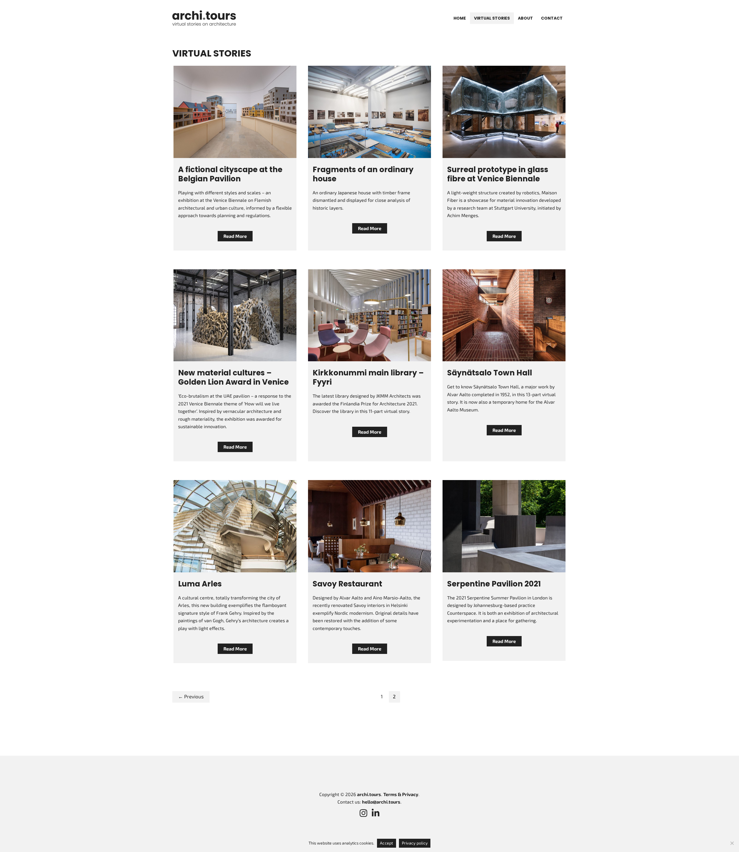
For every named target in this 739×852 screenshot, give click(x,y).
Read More (235, 237)
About (525, 18)
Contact (552, 18)
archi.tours (369, 794)
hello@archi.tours (381, 801)
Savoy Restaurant (347, 584)
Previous (191, 696)
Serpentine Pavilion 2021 (494, 584)
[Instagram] (363, 813)
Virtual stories (492, 18)
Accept (386, 842)
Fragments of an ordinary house (363, 174)
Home (460, 18)
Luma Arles (200, 584)
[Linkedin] (375, 813)
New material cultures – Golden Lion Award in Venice (233, 377)
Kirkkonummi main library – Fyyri (368, 377)
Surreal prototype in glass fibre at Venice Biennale (497, 174)
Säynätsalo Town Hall (489, 373)
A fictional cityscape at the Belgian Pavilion (230, 174)
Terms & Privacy (400, 794)
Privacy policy (415, 842)
